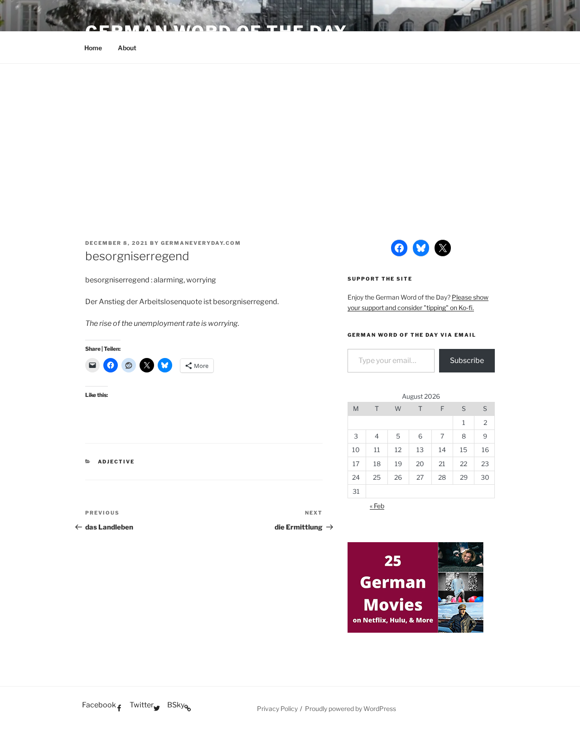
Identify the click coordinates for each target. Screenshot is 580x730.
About (127, 48)
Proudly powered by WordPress (350, 708)
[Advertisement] (290, 131)
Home (93, 48)
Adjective (116, 461)
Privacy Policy (277, 708)
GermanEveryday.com (201, 243)
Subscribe (467, 360)
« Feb (377, 506)
